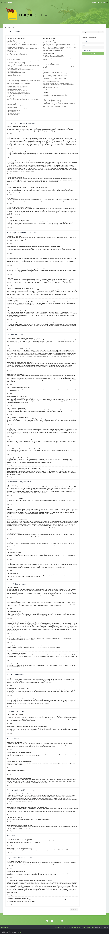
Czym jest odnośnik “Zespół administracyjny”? (54, 50)
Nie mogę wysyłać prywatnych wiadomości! (53, 55)
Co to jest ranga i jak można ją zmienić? (16, 72)
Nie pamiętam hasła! (11, 51)
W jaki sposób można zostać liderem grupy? (53, 45)
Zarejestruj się (92, 37)
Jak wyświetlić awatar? (12, 71)
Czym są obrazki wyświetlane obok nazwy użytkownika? (20, 69)
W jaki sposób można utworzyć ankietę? (16, 84)
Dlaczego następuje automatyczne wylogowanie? (18, 53)
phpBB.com (68, 282)
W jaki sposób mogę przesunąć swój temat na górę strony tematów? (23, 99)
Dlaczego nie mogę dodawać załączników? (17, 90)
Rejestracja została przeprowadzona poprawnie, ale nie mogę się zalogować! (22, 45)
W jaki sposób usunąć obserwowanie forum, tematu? (55, 89)
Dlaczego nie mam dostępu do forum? (16, 89)
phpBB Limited (48, 862)
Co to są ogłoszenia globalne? (14, 110)
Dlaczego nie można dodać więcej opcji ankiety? (18, 86)
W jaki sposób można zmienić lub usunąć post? (18, 82)
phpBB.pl (60, 282)
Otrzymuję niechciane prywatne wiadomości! (53, 56)
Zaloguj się (84, 37)
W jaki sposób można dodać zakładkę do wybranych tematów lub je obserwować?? (58, 85)
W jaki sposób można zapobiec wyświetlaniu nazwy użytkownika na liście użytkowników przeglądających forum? (24, 61)
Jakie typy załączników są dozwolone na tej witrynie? (55, 94)
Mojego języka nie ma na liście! (14, 68)
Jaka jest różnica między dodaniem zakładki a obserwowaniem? (58, 83)
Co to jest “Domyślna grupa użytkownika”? (53, 48)
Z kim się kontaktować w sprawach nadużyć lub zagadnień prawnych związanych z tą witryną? (59, 104)
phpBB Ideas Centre (11, 874)
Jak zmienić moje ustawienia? (14, 59)
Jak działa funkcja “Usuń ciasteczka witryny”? (17, 54)
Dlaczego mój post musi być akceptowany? (17, 98)
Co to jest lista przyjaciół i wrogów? (51, 64)
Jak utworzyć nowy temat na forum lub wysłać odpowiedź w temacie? (23, 80)
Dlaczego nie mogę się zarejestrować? (16, 43)
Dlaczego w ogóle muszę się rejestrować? (16, 40)
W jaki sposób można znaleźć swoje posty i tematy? (55, 78)
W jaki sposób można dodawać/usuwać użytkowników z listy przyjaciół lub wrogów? (60, 66)
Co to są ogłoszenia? (12, 111)
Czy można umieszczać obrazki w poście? (17, 108)
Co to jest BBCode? (11, 104)
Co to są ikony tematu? (12, 116)
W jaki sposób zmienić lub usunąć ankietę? (16, 87)
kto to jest (56, 883)
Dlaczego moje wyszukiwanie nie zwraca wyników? (55, 73)
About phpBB (10, 865)
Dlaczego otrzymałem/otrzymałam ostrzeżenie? (18, 92)
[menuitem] (10, 2)
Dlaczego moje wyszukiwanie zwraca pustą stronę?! (55, 75)
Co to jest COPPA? (11, 41)
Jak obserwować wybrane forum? (51, 87)
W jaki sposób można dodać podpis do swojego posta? (19, 83)
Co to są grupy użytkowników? (50, 43)
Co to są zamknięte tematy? (13, 114)
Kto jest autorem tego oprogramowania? (52, 100)
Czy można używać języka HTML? (15, 105)
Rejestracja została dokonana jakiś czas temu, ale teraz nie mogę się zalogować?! (23, 49)
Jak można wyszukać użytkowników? (52, 76)
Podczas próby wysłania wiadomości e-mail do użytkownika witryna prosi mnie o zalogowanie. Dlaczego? (24, 74)
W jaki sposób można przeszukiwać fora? (52, 72)
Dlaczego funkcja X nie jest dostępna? (52, 102)
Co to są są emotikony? (12, 107)
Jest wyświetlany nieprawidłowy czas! (16, 64)
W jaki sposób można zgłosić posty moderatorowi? (18, 93)
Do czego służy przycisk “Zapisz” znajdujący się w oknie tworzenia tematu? (22, 95)
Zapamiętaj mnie (87, 50)
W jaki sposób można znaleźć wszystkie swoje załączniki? (56, 95)
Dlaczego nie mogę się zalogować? (15, 47)
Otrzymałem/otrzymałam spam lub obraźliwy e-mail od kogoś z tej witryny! (58, 58)
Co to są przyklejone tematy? (13, 113)
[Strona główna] (26, 13)
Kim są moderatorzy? (48, 41)
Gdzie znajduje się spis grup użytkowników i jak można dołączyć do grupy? (60, 44)
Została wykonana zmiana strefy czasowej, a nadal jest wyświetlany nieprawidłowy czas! (23, 66)
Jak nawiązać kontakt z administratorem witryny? (54, 106)
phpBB (8, 931)
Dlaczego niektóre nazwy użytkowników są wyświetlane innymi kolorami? (60, 47)
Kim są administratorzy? (48, 40)
